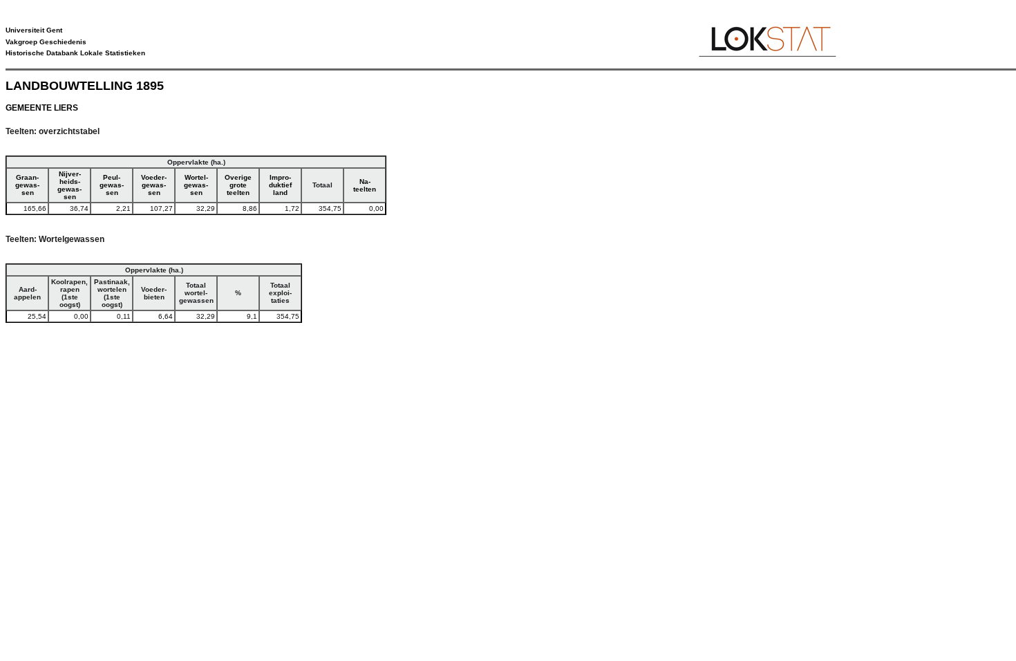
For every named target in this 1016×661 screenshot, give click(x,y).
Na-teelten (364, 185)
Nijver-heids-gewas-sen (69, 185)
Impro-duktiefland (280, 185)
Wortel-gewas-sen (196, 185)
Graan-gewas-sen (27, 185)
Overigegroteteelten (238, 185)
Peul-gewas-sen (112, 185)
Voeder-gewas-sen (154, 185)
